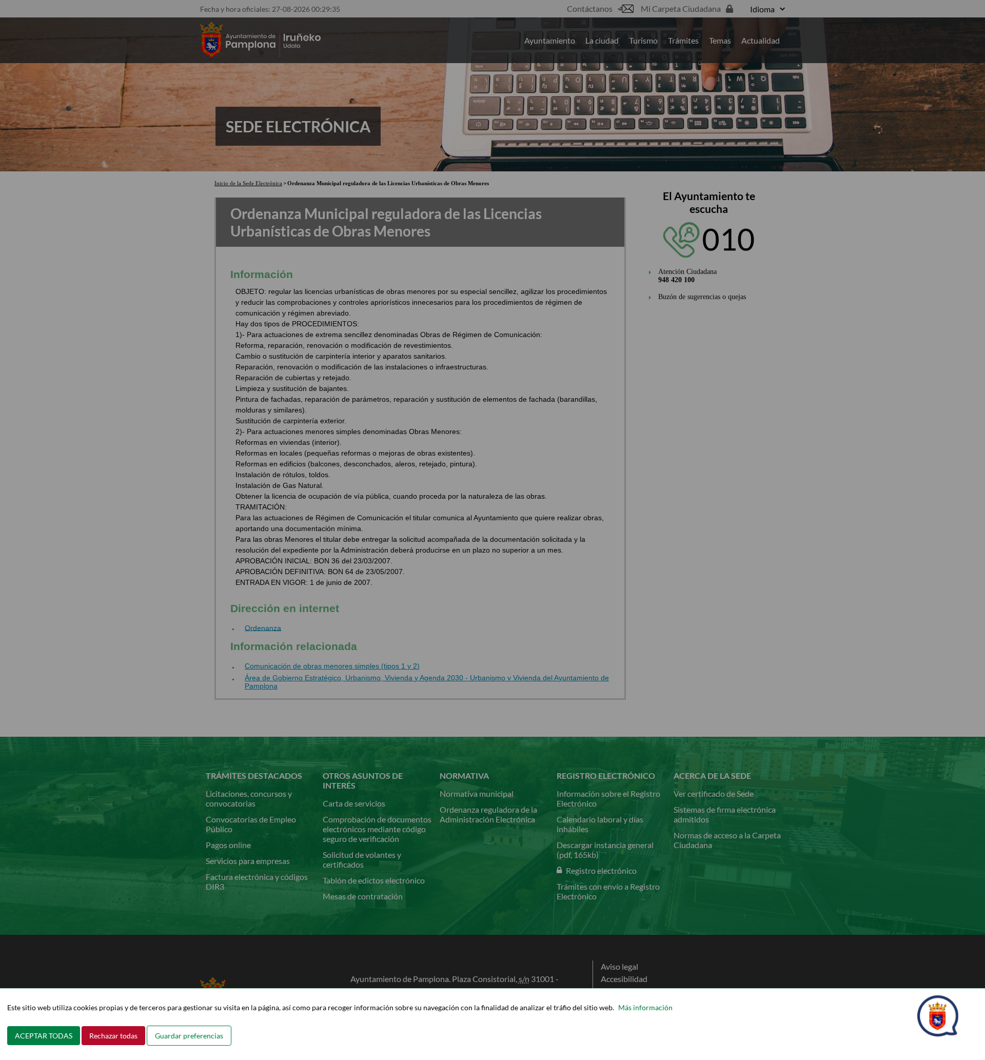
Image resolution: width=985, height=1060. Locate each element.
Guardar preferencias (189, 1035)
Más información (645, 1007)
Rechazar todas (113, 1035)
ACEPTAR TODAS (43, 1035)
